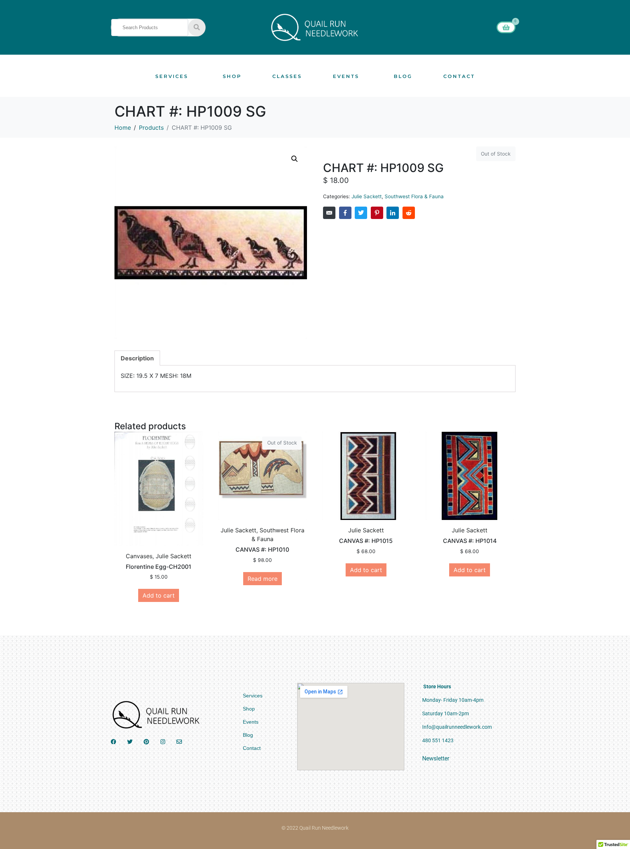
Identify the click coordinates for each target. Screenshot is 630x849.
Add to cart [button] (159, 595)
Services (171, 76)
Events (346, 76)
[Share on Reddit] (408, 213)
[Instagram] (163, 741)
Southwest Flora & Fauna (414, 196)
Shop (232, 76)
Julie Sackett (366, 196)
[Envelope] (179, 741)
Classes (287, 76)
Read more (262, 578)
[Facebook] (113, 741)
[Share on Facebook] (345, 213)
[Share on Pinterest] (377, 213)
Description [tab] (137, 358)
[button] (294, 158)
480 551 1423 (438, 740)
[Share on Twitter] (361, 213)
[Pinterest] (146, 741)
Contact (459, 76)
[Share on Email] (329, 213)
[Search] (196, 27)
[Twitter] (130, 741)
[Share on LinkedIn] (392, 213)
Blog (403, 76)
